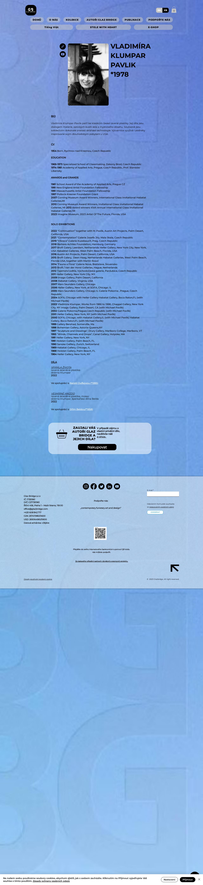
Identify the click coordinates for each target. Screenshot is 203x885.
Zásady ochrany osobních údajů (51, 881)
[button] (174, 10)
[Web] (63, 46)
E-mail (150, 490)
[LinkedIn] (109, 486)
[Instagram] (86, 486)
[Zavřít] (199, 879)
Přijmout (188, 879)
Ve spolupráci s (72, 409)
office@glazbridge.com (36, 509)
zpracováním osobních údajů (161, 507)
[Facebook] (94, 486)
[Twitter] (101, 486)
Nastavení (169, 879)
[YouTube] (63, 54)
